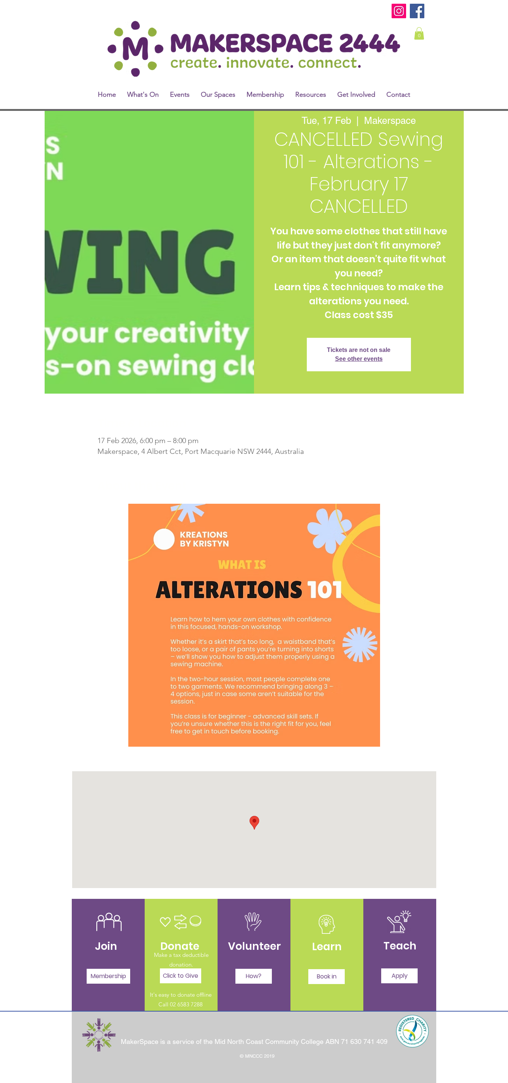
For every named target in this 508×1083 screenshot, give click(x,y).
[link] (419, 33)
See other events (359, 359)
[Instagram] (399, 11)
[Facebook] (417, 11)
